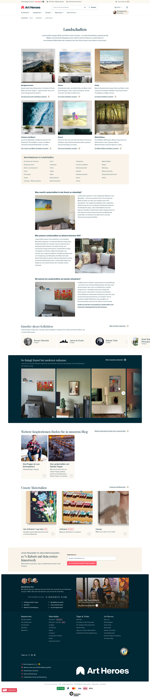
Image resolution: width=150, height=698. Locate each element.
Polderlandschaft (81, 168)
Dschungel (27, 174)
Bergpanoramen (27, 85)
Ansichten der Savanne (31, 161)
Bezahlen (27, 605)
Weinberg (105, 168)
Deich (26, 171)
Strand (60, 137)
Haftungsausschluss (67, 684)
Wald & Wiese (100, 137)
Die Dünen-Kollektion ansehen (67, 97)
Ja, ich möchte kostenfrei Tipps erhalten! (81, 563)
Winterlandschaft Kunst (109, 174)
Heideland (53, 165)
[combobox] (67, 7)
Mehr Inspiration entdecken (114, 360)
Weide (104, 165)
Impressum (103, 684)
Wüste (104, 178)
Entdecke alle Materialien (118, 487)
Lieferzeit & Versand (57, 605)
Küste (97, 85)
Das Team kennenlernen (86, 605)
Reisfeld (78, 171)
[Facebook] (35, 655)
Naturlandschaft (55, 181)
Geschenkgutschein (57, 607)
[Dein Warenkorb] (127, 7)
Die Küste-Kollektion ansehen (104, 97)
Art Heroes (108, 616)
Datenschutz (95, 684)
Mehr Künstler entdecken (118, 326)
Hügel (52, 171)
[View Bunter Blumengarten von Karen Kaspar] (51, 385)
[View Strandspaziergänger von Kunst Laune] (119, 389)
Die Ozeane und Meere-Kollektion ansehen (34, 148)
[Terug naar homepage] (30, 7)
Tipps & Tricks (71, 13)
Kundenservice (122, 11)
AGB (60, 684)
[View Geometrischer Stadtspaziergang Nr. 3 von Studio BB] (76, 386)
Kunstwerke (25, 13)
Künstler (48, 13)
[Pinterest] (32, 655)
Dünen (60, 85)
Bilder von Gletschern (31, 168)
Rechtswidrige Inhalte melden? (82, 684)
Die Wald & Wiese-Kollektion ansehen (106, 148)
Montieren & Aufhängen (31, 607)
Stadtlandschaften (82, 174)
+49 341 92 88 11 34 (54, 597)
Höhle (52, 168)
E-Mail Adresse (72, 554)
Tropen (78, 181)
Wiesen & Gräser (107, 171)
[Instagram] (29, 655)
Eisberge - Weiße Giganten (32, 181)
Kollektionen (37, 13)
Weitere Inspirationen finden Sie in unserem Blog (110, 431)
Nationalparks (54, 178)
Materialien (58, 13)
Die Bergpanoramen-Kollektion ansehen (34, 97)
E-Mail (121, 13)
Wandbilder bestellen (57, 602)
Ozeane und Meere (28, 137)
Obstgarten (79, 161)
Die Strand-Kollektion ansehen (67, 148)
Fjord (51, 161)
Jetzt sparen (9, 690)
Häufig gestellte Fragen (31, 602)
